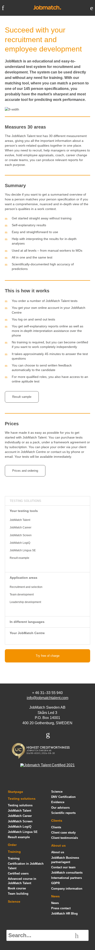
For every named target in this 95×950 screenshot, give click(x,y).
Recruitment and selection (26, 587)
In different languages (27, 622)
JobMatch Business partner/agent (65, 860)
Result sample (21, 396)
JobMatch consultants (67, 872)
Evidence (57, 802)
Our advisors (60, 807)
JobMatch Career (20, 527)
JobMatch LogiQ (20, 542)
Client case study (63, 832)
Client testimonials (64, 838)
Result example (19, 558)
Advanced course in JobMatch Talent (22, 881)
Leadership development (25, 602)
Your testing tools (24, 511)
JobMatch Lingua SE (23, 550)
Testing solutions (25, 501)
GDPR (55, 883)
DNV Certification (63, 797)
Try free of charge (47, 655)
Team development (22, 594)
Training (14, 851)
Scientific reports (63, 813)
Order (12, 845)
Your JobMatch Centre (27, 633)
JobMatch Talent (20, 520)
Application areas (23, 577)
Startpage (15, 792)
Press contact (61, 908)
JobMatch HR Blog (64, 913)
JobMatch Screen (21, 535)
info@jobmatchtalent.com (47, 698)
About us (58, 845)
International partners (66, 878)
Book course (17, 888)
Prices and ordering (25, 470)
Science (14, 901)
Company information (66, 888)
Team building (18, 893)
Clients (56, 820)
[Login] (91, 8)
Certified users (18, 873)
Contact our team (63, 867)
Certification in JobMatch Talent (26, 866)
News (55, 896)
